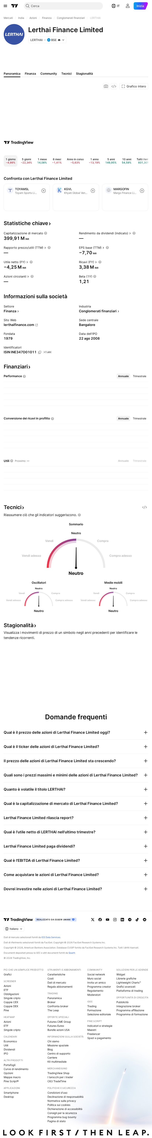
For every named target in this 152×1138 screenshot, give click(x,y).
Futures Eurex (55, 1025)
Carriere (52, 1057)
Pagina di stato (56, 1121)
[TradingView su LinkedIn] (122, 919)
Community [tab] (48, 73)
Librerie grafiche (126, 978)
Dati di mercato (56, 982)
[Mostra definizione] (45, 233)
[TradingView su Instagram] (115, 919)
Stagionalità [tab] (84, 73)
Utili (6, 1045)
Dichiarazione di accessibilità (64, 1108)
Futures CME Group (59, 1021)
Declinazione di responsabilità (65, 1096)
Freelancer (93, 1033)
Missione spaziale (58, 1045)
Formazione (94, 1010)
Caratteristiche (56, 974)
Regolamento (95, 990)
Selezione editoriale (99, 1014)
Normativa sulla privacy (61, 1100)
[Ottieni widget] (114, 86)
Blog (50, 1049)
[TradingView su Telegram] (129, 919)
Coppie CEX (11, 1002)
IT (118, 6)
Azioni (7, 985)
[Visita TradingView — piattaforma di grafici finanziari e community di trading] (19, 142)
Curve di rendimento (16, 1069)
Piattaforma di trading (129, 990)
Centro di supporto (58, 1053)
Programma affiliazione (130, 1010)
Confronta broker (57, 1006)
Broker (51, 1002)
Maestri (91, 1029)
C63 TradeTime (56, 1081)
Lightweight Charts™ (128, 982)
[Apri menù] (5, 6)
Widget (120, 974)
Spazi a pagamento (99, 1038)
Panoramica (54, 998)
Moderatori (93, 994)
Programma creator (99, 986)
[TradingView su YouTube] (107, 919)
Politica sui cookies (58, 1104)
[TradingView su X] (92, 919)
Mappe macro (12, 1077)
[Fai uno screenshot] (106, 86)
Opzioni (8, 1073)
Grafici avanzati (125, 986)
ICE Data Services (51, 937)
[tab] (123, 376)
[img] (59, 40)
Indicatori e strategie (99, 1025)
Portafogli (9, 1064)
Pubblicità (122, 1002)
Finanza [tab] (30, 73)
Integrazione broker (128, 1006)
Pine (6, 1010)
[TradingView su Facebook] (100, 919)
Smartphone (11, 1092)
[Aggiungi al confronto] (43, 191)
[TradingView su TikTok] (137, 919)
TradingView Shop (58, 1073)
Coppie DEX (11, 1006)
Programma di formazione (132, 1014)
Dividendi (9, 1049)
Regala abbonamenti (59, 986)
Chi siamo (53, 1041)
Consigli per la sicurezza (62, 1113)
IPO (6, 1053)
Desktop (9, 1096)
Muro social (94, 978)
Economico (10, 1041)
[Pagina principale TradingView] (14, 5)
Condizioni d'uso (57, 1092)
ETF (6, 989)
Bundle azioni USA (58, 1029)
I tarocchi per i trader (60, 1077)
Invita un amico (96, 982)
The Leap (53, 1010)
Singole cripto (12, 998)
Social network (96, 974)
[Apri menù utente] (127, 6)
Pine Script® (11, 1081)
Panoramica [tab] (12, 73)
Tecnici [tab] (66, 73)
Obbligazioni (11, 994)
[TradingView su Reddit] (144, 919)
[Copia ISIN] (39, 352)
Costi (50, 978)
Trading (92, 1006)
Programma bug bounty (61, 1117)
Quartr (72, 952)
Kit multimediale (57, 1061)
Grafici (7, 974)
